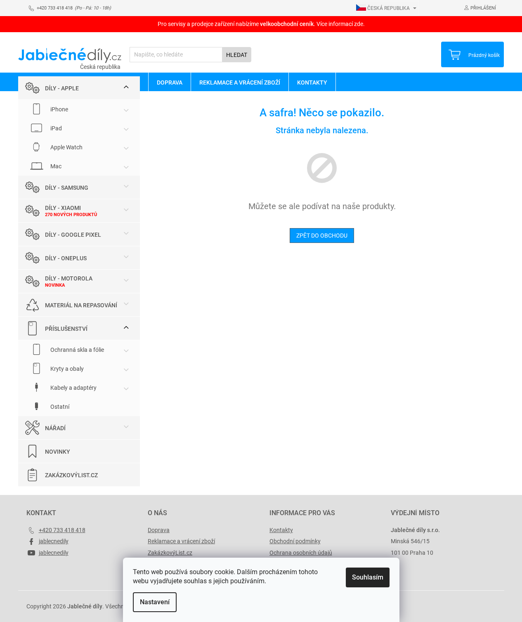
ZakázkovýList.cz (71, 475)
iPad (55, 128)
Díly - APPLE (62, 88)
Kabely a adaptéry (73, 387)
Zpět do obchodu (321, 235)
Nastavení (155, 602)
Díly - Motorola (68, 278)
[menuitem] (169, 82)
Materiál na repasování (81, 305)
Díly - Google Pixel (73, 234)
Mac (55, 166)
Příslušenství (66, 328)
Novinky (57, 451)
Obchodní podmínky (295, 541)
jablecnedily (53, 541)
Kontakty (281, 530)
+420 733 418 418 (62, 530)
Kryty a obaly (66, 368)
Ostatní (59, 406)
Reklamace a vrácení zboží (181, 541)
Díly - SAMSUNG (66, 187)
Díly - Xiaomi (63, 208)
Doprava (159, 530)
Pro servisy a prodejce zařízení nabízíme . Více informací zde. (261, 24)
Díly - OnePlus (66, 258)
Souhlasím (367, 577)
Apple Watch (66, 147)
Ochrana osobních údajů (300, 552)
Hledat (236, 55)
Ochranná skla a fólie (76, 349)
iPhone (58, 109)
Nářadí (55, 428)
